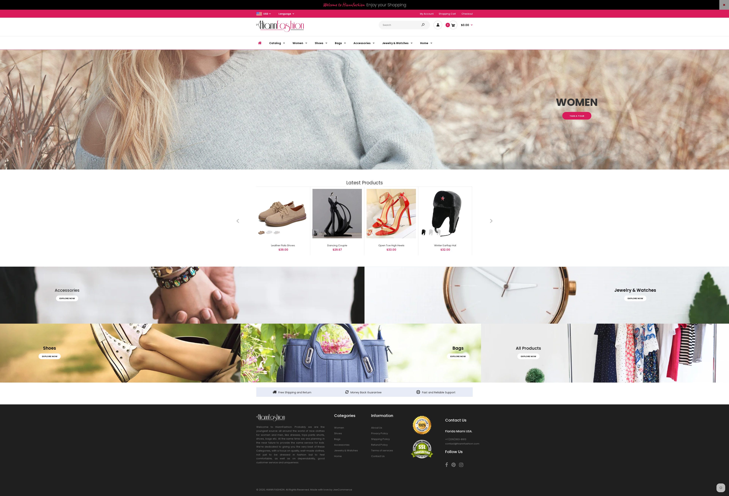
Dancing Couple (337, 245)
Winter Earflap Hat (445, 245)
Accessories (342, 445)
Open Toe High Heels (391, 245)
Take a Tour (577, 115)
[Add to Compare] (303, 194)
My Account (427, 13)
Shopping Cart (447, 13)
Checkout (467, 13)
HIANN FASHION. (275, 489)
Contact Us (378, 456)
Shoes (338, 433)
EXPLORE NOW (67, 298)
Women (339, 427)
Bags (337, 439)
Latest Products (364, 182)
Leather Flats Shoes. (283, 245)
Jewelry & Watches (346, 450)
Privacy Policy (379, 433)
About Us (376, 427)
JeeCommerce (342, 489)
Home (338, 456)
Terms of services (382, 450)
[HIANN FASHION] (280, 31)
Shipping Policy (380, 439)
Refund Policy (379, 445)
